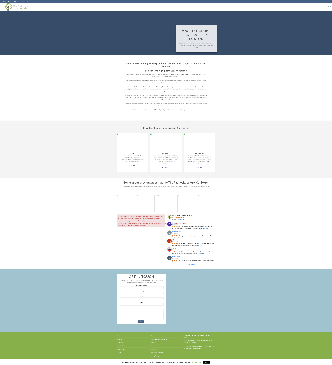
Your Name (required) (141, 285)
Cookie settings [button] (196, 362)
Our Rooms (120, 339)
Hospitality (120, 346)
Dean (173, 223)
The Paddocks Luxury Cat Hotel (178, 74)
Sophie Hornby (176, 256)
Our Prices (120, 342)
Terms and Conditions (156, 352)
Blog (151, 336)
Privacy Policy (154, 356)
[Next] (216, 205)
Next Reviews (191, 264)
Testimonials (154, 346)
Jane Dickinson (176, 231)
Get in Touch (154, 349)
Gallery (119, 352)
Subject (141, 302)
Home (118, 336)
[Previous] (115, 205)
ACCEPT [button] (206, 362)
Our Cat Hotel (121, 349)
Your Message (141, 307)
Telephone (141, 296)
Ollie (173, 240)
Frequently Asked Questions (158, 339)
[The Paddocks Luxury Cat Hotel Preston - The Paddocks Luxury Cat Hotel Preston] (16, 7)
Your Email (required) (141, 291)
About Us (153, 342)
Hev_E (174, 248)
